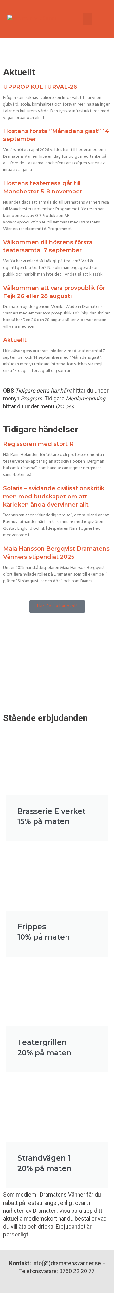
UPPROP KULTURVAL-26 (40, 86)
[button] (88, 19)
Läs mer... (31, 677)
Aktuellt (15, 340)
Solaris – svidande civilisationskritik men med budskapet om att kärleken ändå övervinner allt (53, 496)
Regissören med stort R (38, 444)
